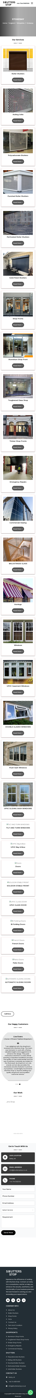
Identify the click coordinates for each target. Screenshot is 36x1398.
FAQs (10, 1319)
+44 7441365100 (23, 3)
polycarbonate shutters (16, 1357)
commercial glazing (15, 1349)
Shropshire (20, 23)
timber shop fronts (14, 1343)
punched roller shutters (16, 1363)
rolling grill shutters (15, 1360)
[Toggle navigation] (32, 3)
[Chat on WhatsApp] (30, 1392)
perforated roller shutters (17, 1366)
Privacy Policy (12, 1328)
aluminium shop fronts (16, 1336)
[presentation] (2, 1116)
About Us (11, 1310)
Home (5, 23)
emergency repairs (14, 1346)
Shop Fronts (12, 1316)
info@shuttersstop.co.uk (18, 1170)
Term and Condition (15, 1325)
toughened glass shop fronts (18, 1340)
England (12, 23)
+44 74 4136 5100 (14, 1382)
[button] (16, 1084)
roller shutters (13, 1313)
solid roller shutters (15, 1369)
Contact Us (12, 1322)
